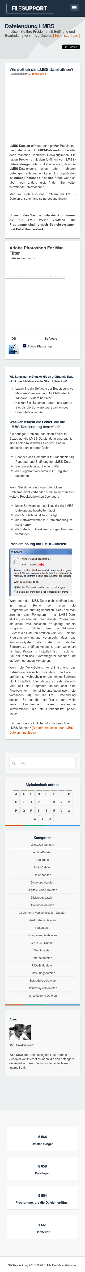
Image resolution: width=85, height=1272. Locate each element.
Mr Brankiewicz (37, 73)
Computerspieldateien (42, 935)
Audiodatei (43, 860)
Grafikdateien (42, 950)
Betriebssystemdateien (42, 988)
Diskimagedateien (42, 897)
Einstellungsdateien (42, 973)
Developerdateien (42, 882)
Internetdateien (42, 958)
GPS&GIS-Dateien (42, 943)
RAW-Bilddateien (43, 965)
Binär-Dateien (42, 867)
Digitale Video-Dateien (42, 890)
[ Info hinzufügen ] (66, 35)
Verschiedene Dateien (42, 995)
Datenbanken (42, 875)
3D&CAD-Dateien (42, 844)
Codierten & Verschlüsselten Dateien (42, 912)
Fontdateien (42, 927)
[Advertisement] (38, 110)
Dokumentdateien (42, 905)
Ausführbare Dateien (42, 920)
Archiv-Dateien (42, 852)
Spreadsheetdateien (43, 980)
